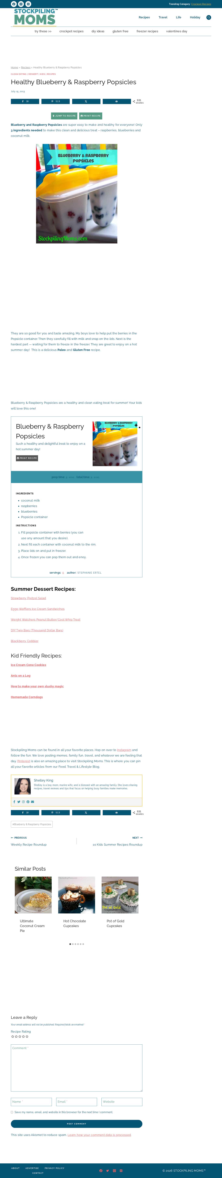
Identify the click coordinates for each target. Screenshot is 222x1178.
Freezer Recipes (147, 31)
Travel (163, 17)
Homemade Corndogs (27, 697)
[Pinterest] (28, 4)
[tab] (70, 944)
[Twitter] (18, 802)
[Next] (135, 909)
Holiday (195, 17)
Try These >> (43, 31)
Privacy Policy (55, 1168)
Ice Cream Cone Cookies (28, 665)
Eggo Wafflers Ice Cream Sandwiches (38, 609)
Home (14, 67)
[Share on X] (86, 101)
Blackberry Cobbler (24, 641)
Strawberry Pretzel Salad (28, 598)
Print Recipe (92, 116)
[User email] (32, 802)
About (15, 1168)
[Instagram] (21, 4)
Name (17, 1101)
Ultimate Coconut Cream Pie (32, 926)
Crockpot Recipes (201, 4)
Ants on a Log (21, 675)
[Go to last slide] (19, 909)
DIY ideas (98, 31)
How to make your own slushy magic (37, 686)
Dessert (33, 74)
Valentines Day (176, 31)
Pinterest (23, 761)
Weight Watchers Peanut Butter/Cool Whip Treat (45, 619)
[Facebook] (14, 4)
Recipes (144, 17)
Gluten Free (121, 31)
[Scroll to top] (214, 1165)
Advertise (32, 1168)
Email (62, 1101)
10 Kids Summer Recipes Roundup (117, 841)
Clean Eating (18, 74)
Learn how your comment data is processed (99, 1135)
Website (109, 1101)
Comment (20, 1048)
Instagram (124, 750)
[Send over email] (117, 101)
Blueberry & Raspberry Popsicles (32, 824)
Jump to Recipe (65, 116)
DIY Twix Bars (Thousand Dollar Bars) (37, 630)
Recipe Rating (21, 1031)
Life (178, 17)
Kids (42, 74)
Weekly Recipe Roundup (29, 841)
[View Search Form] (208, 17)
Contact (38, 1173)
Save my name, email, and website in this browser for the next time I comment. (64, 1112)
